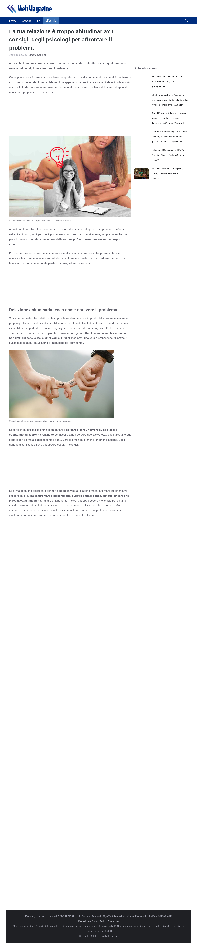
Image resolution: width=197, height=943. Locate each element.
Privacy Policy (98, 921)
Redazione (84, 921)
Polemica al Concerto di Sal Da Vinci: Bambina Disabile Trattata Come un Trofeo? (169, 155)
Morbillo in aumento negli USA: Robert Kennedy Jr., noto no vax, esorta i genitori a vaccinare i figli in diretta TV (169, 136)
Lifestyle (51, 20)
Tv (38, 20)
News (12, 20)
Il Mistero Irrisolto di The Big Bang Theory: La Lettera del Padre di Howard (167, 173)
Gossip (26, 20)
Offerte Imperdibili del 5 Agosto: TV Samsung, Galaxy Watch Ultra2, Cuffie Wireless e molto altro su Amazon (170, 100)
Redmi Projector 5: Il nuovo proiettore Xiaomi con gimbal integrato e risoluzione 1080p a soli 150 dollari (169, 118)
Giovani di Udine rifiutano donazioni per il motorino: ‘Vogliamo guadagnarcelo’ (168, 81)
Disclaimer (113, 921)
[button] (186, 20)
